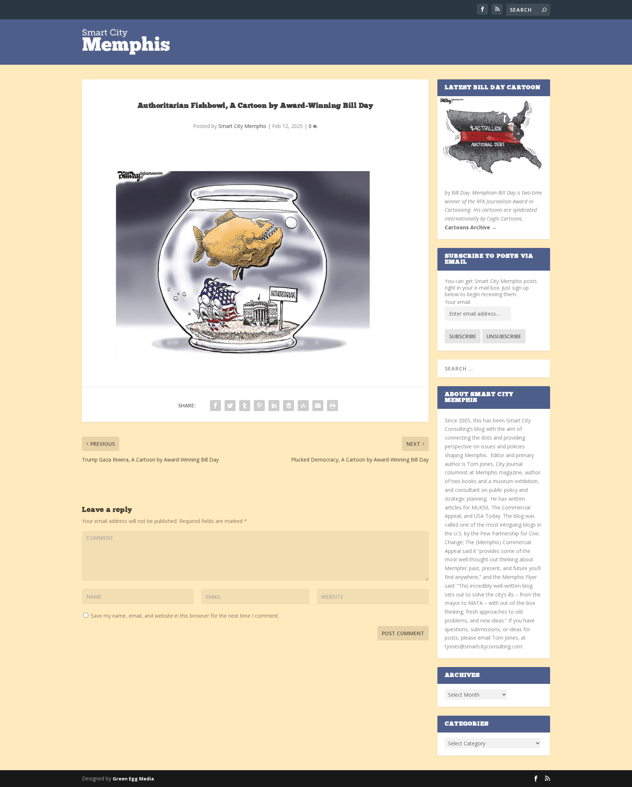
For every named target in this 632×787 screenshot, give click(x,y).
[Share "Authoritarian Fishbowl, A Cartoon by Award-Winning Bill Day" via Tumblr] (244, 405)
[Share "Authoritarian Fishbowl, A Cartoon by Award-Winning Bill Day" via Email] (318, 405)
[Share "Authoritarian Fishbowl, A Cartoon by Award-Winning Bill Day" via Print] (332, 405)
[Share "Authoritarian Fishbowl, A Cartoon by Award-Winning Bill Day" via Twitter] (230, 405)
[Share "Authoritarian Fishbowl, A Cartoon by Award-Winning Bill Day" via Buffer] (288, 405)
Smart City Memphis (242, 126)
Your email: (458, 301)
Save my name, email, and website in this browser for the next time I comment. (185, 615)
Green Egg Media (133, 778)
